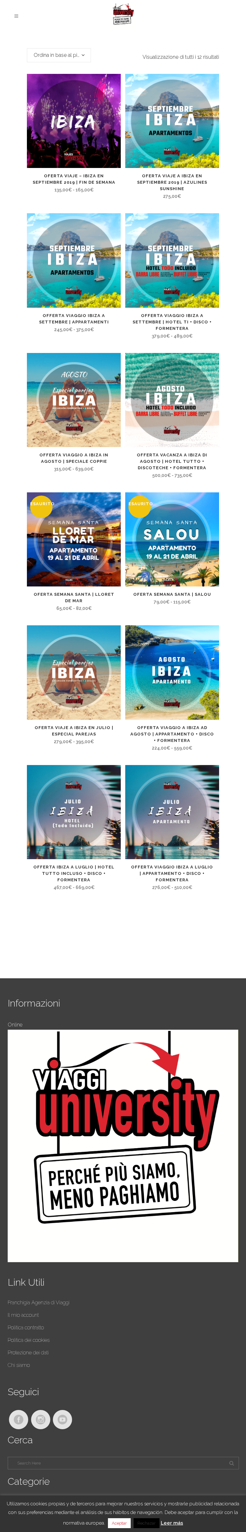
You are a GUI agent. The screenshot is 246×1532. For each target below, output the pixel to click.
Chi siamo (19, 1365)
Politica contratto (26, 1328)
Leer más (172, 1523)
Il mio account (23, 1315)
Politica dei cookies (29, 1340)
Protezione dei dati (28, 1353)
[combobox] (59, 55)
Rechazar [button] (146, 1523)
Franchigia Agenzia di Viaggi (39, 1302)
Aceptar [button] (119, 1523)
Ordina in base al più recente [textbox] (62, 55)
